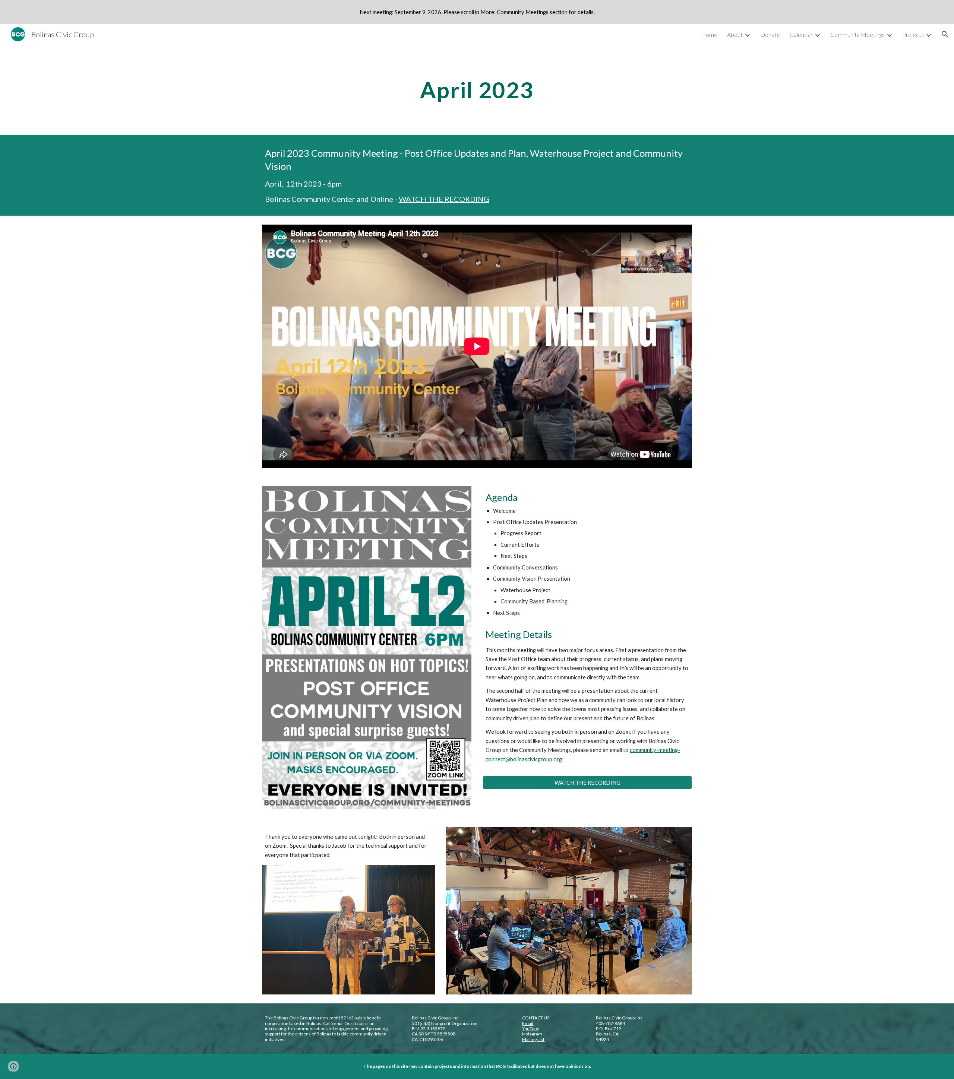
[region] (477, 12)
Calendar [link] (801, 34)
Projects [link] (913, 34)
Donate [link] (770, 34)
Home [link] (709, 34)
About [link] (735, 34)
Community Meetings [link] (857, 34)
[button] (945, 34)
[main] (477, 89)
